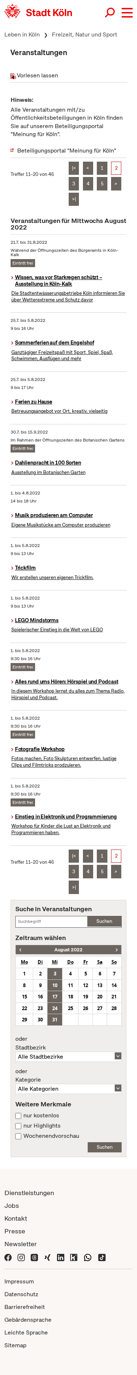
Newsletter (20, 1244)
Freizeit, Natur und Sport (84, 34)
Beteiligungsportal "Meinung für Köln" (66, 150)
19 (85, 996)
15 (24, 996)
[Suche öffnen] (110, 13)
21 (114, 996)
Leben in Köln (22, 34)
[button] (127, 13)
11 (70, 985)
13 (99, 985)
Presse (14, 1231)
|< (74, 168)
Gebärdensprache (28, 1320)
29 (24, 1019)
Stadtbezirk (30, 1043)
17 (54, 996)
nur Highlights (42, 1126)
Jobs (11, 1205)
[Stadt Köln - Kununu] (73, 1256)
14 (114, 985)
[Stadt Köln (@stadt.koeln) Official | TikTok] (102, 1256)
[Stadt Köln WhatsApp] (87, 1256)
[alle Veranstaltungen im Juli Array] (20, 949)
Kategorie (28, 1076)
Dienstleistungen (29, 1193)
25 (70, 1008)
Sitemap (15, 1345)
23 (40, 1008)
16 (40, 996)
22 (24, 1008)
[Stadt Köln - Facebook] (8, 1256)
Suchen (104, 921)
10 (54, 985)
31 (54, 1019)
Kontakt (15, 1218)
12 (85, 985)
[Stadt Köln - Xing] (47, 1256)
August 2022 (68, 950)
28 (114, 1008)
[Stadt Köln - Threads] (34, 1256)
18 (70, 996)
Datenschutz (21, 1294)
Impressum (19, 1281)
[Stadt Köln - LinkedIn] (60, 1256)
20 (99, 996)
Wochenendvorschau (51, 1136)
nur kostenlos (41, 1115)
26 (85, 1008)
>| (74, 199)
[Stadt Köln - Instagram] (21, 1256)
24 (54, 1008)
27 (99, 1008)
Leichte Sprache (26, 1332)
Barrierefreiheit (24, 1307)
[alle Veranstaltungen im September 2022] (116, 949)
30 (40, 1019)
